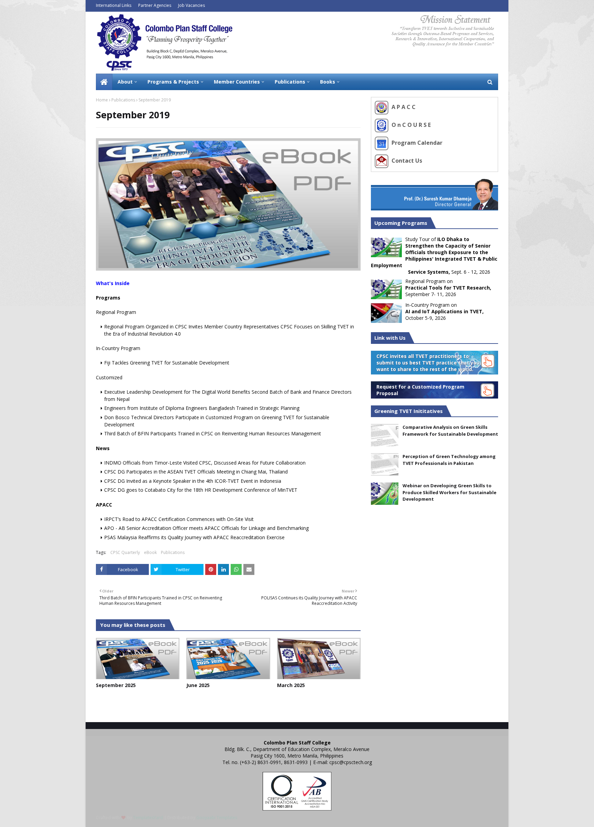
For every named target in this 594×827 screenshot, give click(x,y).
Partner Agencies (154, 5)
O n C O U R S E (410, 125)
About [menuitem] (125, 81)
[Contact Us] (382, 160)
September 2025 (116, 685)
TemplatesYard (148, 817)
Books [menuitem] (327, 81)
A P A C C (403, 107)
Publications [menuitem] (290, 81)
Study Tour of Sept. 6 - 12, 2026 (434, 255)
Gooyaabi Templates (216, 817)
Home (102, 100)
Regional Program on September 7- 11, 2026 (448, 287)
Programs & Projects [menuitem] (173, 81)
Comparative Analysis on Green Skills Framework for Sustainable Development (450, 430)
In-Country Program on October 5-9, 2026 (444, 311)
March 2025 (291, 685)
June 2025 (198, 685)
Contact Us (406, 160)
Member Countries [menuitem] (237, 81)
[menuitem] (104, 82)
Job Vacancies (191, 5)
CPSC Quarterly (125, 552)
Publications (123, 100)
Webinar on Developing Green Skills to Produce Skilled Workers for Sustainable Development (449, 492)
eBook (150, 552)
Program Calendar (416, 142)
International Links (113, 5)
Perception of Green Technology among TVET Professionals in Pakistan (449, 459)
